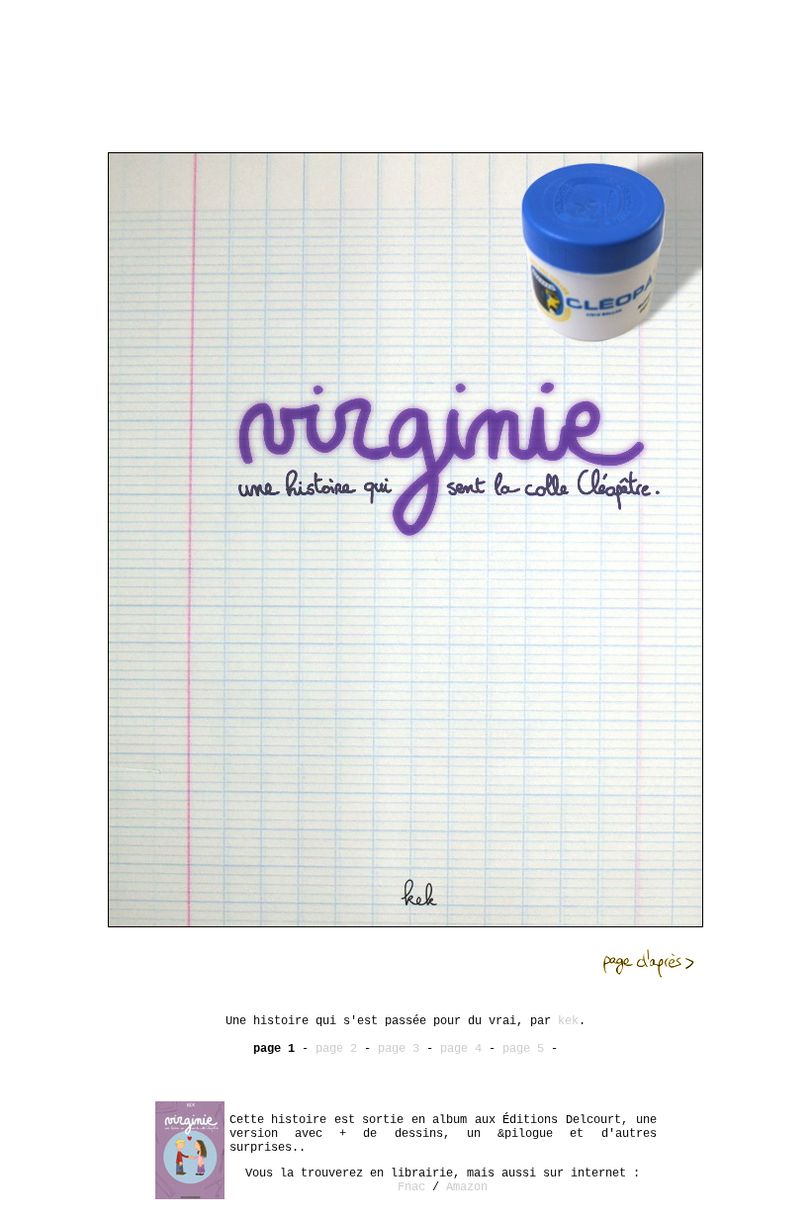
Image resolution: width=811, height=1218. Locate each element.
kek (568, 1021)
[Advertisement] (405, 52)
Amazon (467, 1187)
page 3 (398, 1049)
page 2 (336, 1049)
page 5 (523, 1049)
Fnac (411, 1187)
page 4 (461, 1049)
